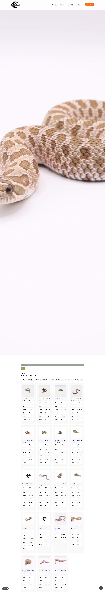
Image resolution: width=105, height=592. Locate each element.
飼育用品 (70, 5)
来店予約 (89, 4)
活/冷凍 (62, 5)
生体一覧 (53, 5)
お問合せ (79, 5)
